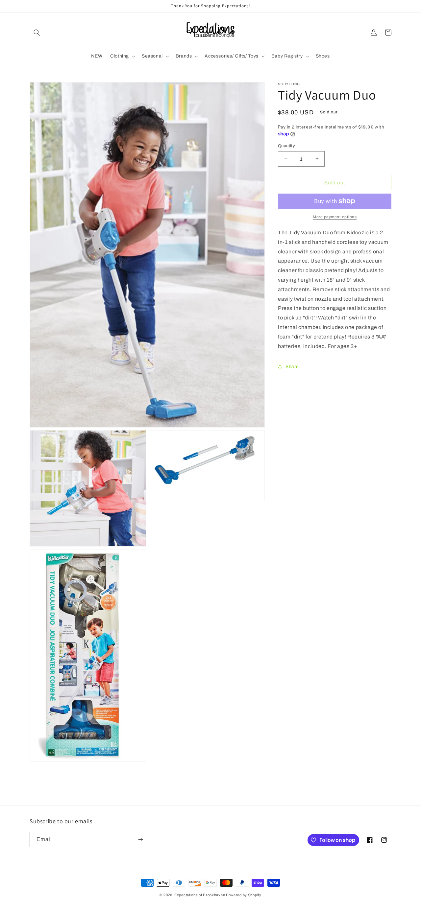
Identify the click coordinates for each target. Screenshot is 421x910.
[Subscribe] (140, 839)
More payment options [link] (335, 217)
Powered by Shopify (243, 895)
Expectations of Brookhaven (200, 895)
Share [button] (292, 366)
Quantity (286, 145)
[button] (37, 32)
